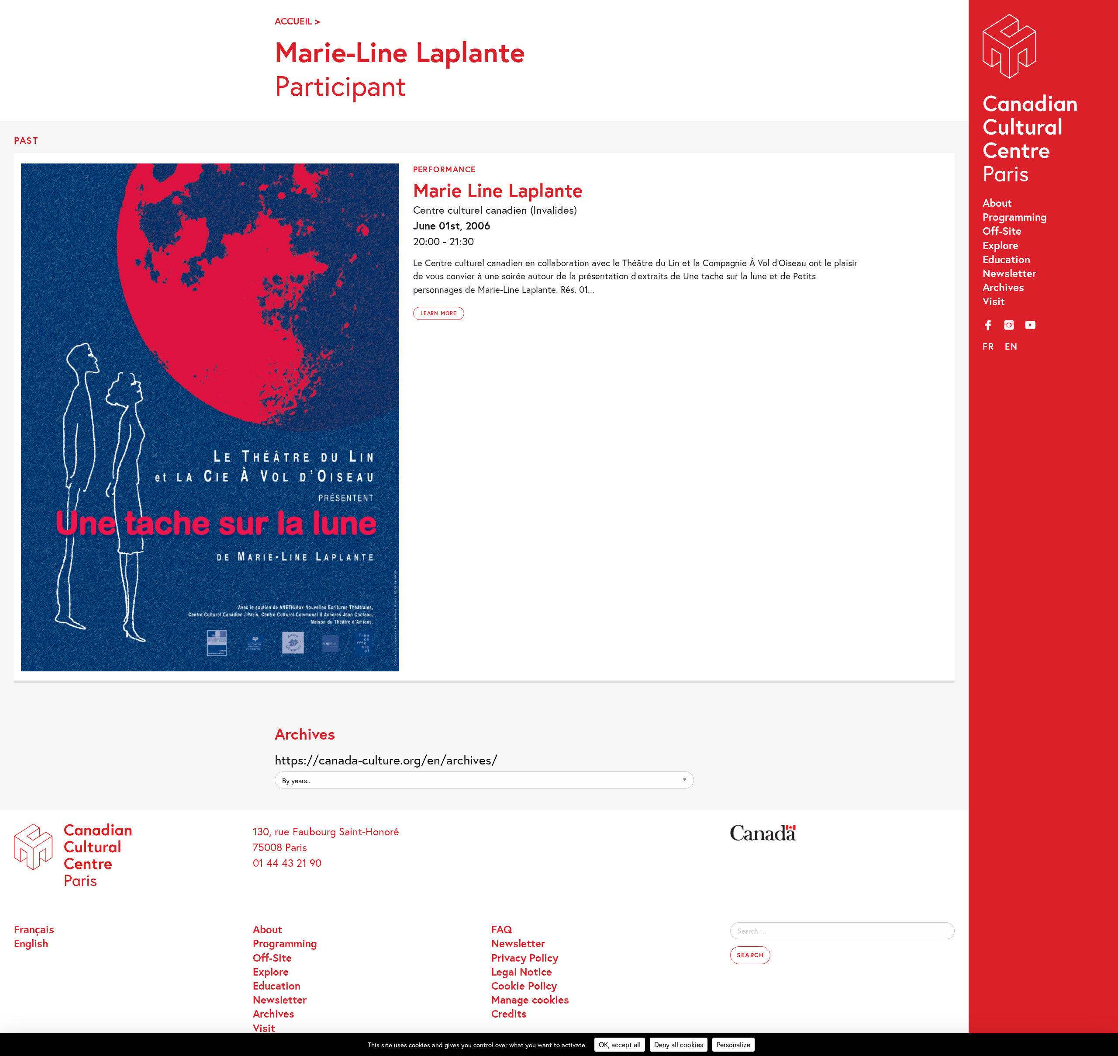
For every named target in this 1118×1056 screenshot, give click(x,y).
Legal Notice (521, 972)
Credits (509, 1014)
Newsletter (1009, 273)
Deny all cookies (678, 1044)
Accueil (293, 21)
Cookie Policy (524, 986)
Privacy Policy (524, 958)
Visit (994, 301)
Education (1006, 259)
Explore (1000, 245)
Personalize (733, 1044)
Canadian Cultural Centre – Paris (1031, 101)
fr (988, 346)
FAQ (501, 929)
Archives (1003, 287)
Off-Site (1002, 231)
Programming (1015, 217)
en (1011, 346)
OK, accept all (620, 1044)
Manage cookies (530, 1000)
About (997, 203)
